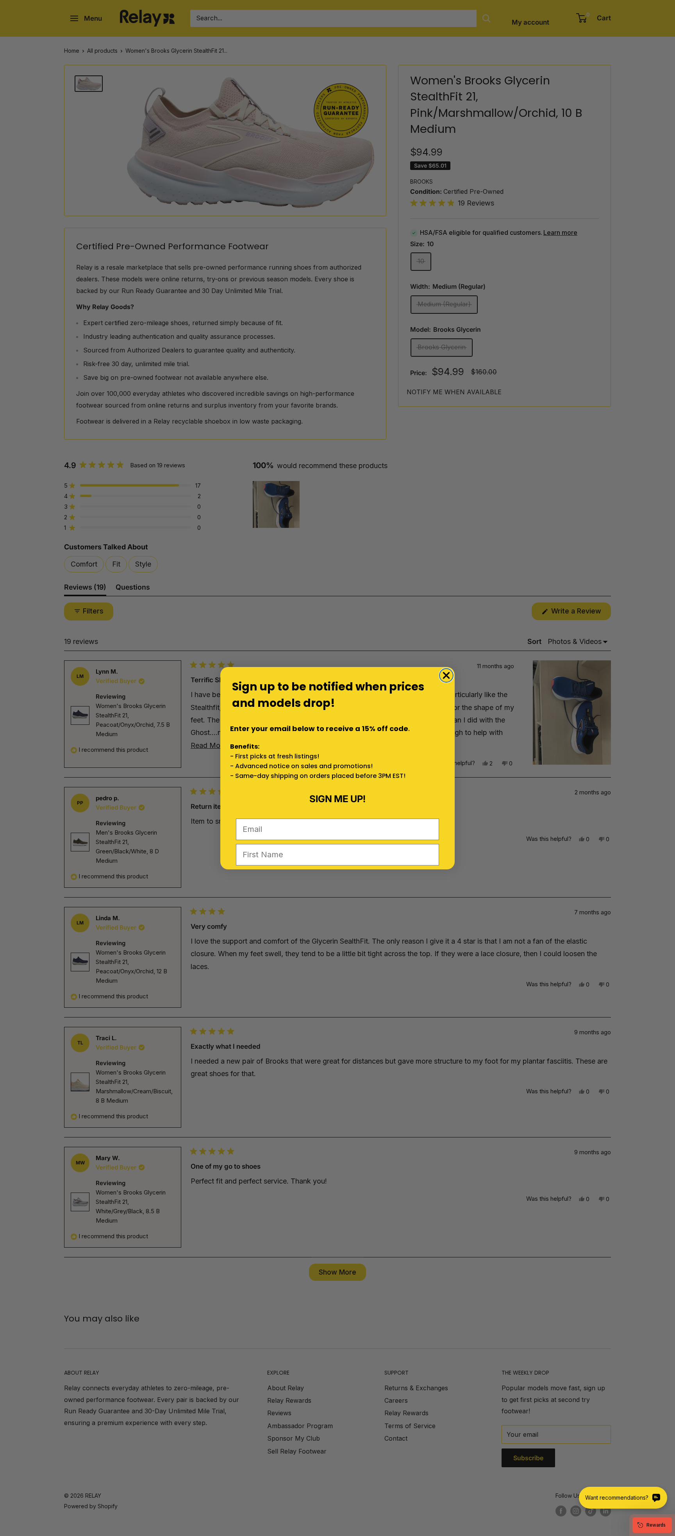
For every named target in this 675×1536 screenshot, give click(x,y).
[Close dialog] (446, 675)
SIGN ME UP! (337, 799)
